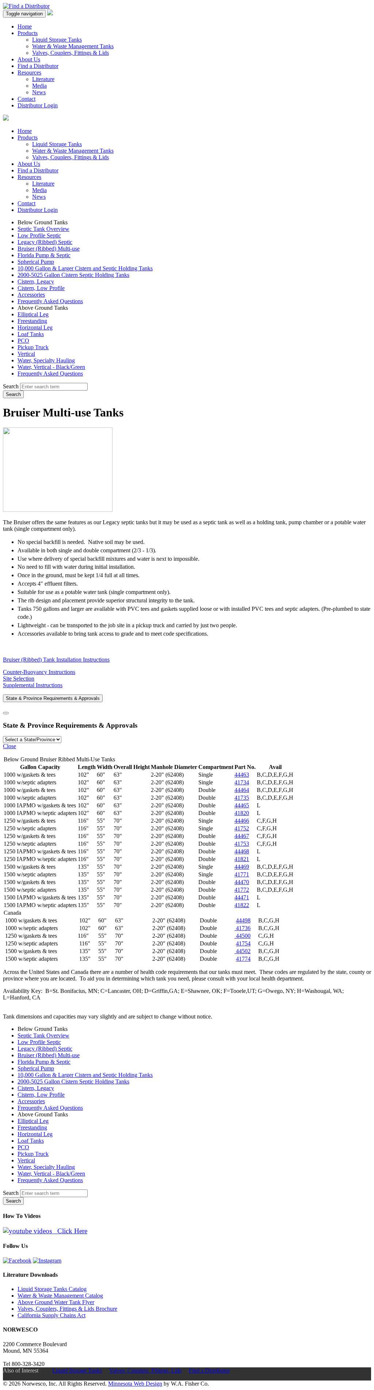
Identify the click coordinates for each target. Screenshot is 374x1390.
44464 (241, 790)
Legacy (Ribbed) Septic (45, 242)
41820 (241, 813)
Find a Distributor (38, 66)
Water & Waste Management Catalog (60, 1295)
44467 (241, 836)
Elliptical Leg (33, 314)
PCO (23, 341)
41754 (243, 943)
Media (39, 86)
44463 (241, 775)
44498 (243, 920)
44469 (241, 867)
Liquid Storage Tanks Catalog (52, 1289)
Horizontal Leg (35, 327)
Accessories (31, 295)
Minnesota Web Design (135, 1384)
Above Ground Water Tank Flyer (56, 1302)
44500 (242, 936)
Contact (26, 99)
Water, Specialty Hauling (46, 360)
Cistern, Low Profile (41, 288)
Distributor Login (38, 105)
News (39, 92)
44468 (241, 851)
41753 (241, 844)
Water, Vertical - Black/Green (51, 367)
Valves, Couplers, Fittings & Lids (70, 53)
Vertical (26, 354)
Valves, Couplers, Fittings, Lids (145, 1370)
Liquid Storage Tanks (57, 40)
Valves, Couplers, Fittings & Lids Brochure (67, 1309)
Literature (43, 79)
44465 (241, 805)
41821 (241, 859)
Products (28, 33)
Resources (29, 72)
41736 (242, 928)
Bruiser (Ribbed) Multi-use (49, 248)
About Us (29, 59)
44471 (241, 897)
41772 (241, 890)
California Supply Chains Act (51, 1315)
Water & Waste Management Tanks (73, 46)
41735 (241, 798)
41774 (243, 959)
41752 (241, 828)
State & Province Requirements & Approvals (53, 698)
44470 (241, 882)
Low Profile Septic (39, 235)
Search (11, 386)
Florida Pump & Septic (44, 255)
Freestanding (32, 321)
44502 (242, 951)
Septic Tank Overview (43, 229)
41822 (241, 905)
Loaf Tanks (31, 334)
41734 (241, 782)
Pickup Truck (33, 347)
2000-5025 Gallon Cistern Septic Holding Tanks (73, 275)
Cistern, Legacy (36, 281)
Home (25, 26)
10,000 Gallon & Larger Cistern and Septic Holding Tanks (85, 268)
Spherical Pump (36, 262)
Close (9, 746)
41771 (241, 874)
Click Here (69, 1231)
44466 (241, 821)
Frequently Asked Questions (50, 301)
